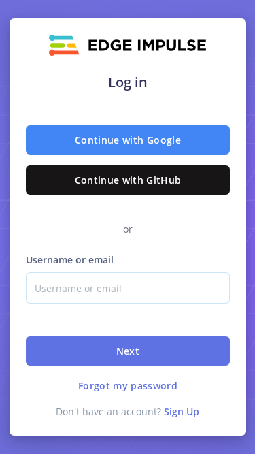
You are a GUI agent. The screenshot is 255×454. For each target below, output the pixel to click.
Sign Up (181, 411)
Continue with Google (128, 139)
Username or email (70, 259)
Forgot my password (127, 385)
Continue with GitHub (127, 180)
